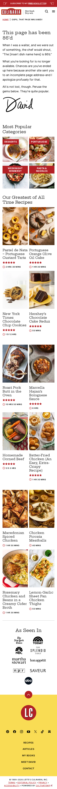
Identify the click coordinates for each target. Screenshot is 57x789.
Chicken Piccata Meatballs (37, 536)
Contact (28, 768)
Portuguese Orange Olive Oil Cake (40, 254)
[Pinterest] (7, 731)
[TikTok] (42, 731)
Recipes (28, 742)
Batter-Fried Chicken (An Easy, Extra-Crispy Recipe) (40, 462)
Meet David (28, 762)
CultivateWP (43, 785)
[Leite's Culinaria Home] (18, 11)
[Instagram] (21, 731)
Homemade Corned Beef (13, 457)
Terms (11, 782)
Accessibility (11, 785)
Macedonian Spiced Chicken (13, 536)
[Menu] (53, 11)
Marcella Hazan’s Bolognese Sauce (38, 393)
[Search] (46, 11)
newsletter (37, 3)
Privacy (42, 782)
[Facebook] (14, 731)
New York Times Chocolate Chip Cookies (14, 319)
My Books (28, 755)
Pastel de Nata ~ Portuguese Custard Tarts (15, 254)
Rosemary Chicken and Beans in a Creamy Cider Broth (15, 599)
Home (6, 19)
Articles (28, 749)
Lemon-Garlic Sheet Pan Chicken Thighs (41, 598)
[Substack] (49, 731)
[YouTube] (28, 731)
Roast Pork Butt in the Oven (12, 391)
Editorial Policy (26, 782)
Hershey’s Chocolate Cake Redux (39, 317)
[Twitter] (35, 731)
